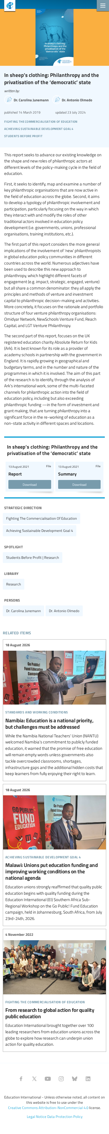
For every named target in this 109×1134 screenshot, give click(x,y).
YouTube (47, 1078)
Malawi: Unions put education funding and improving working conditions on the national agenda (54, 854)
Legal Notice (36, 1116)
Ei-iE (7, 6)
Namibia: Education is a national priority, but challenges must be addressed (54, 710)
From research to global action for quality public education (54, 989)
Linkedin (88, 1078)
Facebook (21, 1078)
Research (13, 584)
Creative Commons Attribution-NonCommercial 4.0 (48, 1107)
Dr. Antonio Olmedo (64, 610)
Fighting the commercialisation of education (41, 518)
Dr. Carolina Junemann (23, 610)
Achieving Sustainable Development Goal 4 (39, 530)
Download (30, 484)
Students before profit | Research (32, 557)
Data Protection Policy (64, 1116)
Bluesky (74, 1078)
